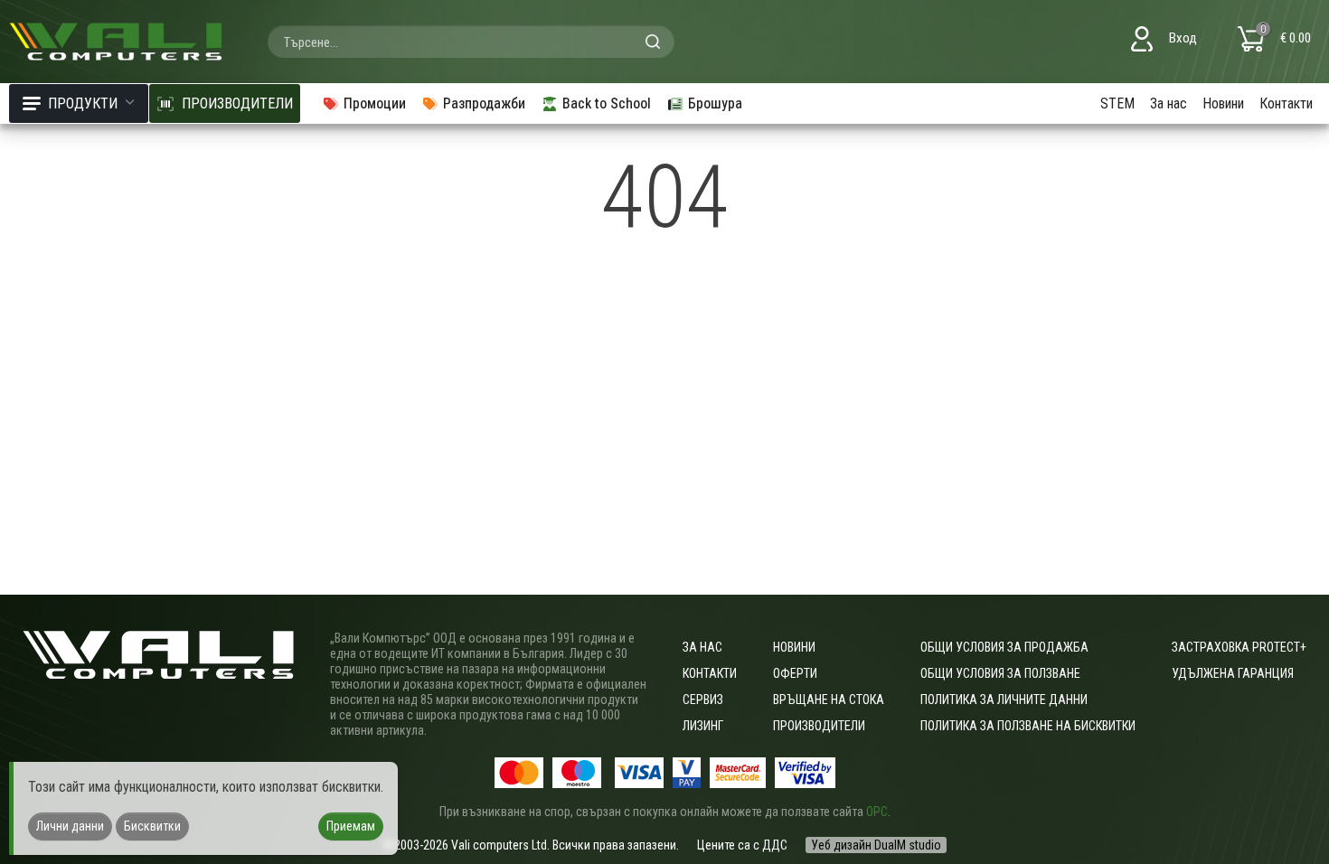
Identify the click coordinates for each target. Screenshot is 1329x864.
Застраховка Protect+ (1239, 647)
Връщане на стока (828, 699)
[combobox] (471, 41)
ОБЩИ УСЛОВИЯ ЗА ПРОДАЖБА (1004, 647)
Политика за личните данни (1004, 699)
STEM (1117, 103)
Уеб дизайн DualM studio (876, 845)
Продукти (83, 103)
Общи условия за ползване (1000, 673)
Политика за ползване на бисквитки (1028, 725)
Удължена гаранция (1233, 673)
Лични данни (70, 826)
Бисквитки (152, 826)
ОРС (877, 811)
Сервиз (703, 699)
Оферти (795, 673)
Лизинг (703, 725)
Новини (1223, 103)
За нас (1168, 103)
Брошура (715, 103)
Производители (819, 725)
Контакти (1286, 103)
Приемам (350, 826)
